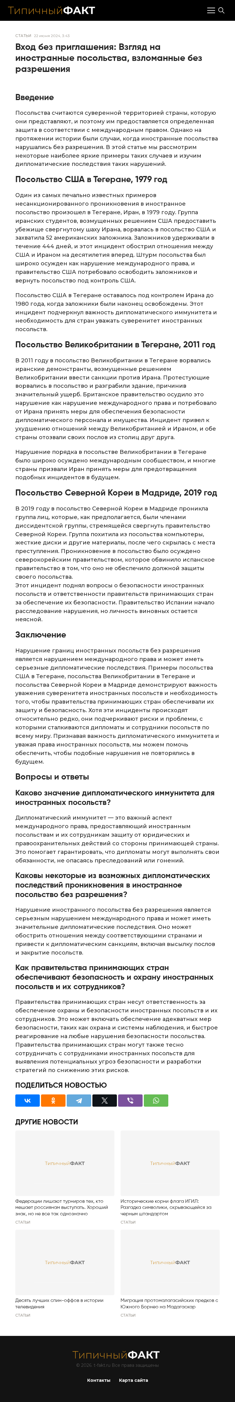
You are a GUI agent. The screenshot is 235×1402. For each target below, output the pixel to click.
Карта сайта (133, 1380)
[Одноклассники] (53, 1100)
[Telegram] (79, 1100)
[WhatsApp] (156, 1100)
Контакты (98, 1380)
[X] (104, 1100)
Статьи (23, 35)
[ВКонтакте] (27, 1100)
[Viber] (130, 1100)
